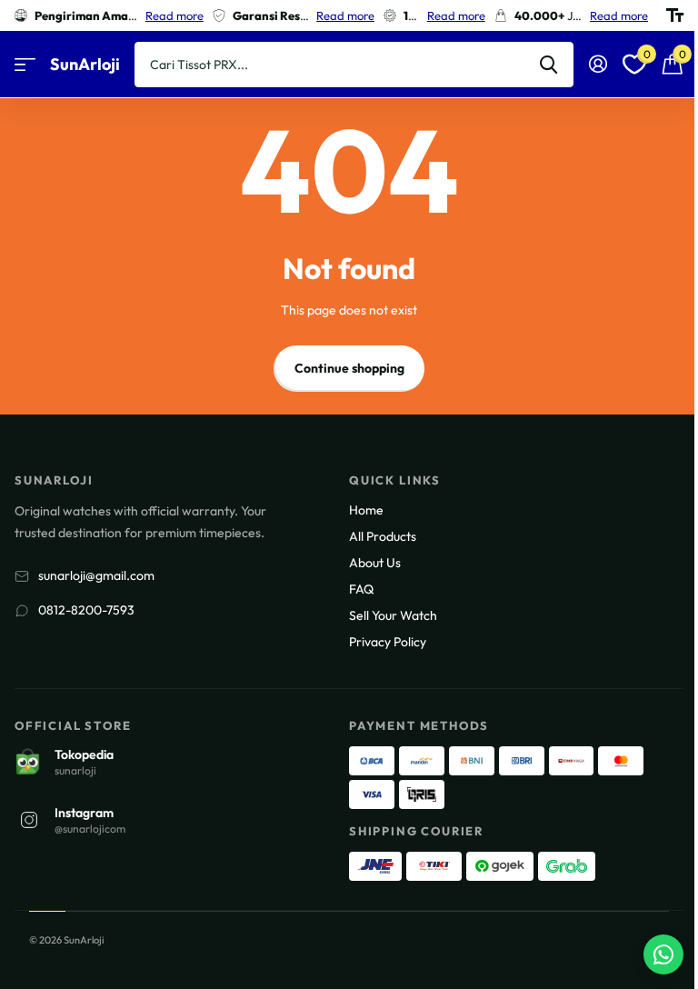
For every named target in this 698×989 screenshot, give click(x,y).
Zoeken (548, 64)
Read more (174, 15)
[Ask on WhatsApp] (663, 954)
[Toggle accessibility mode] (674, 15)
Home (366, 510)
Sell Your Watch (393, 615)
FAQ (361, 589)
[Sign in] (597, 64)
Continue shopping (349, 368)
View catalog (25, 65)
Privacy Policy (387, 642)
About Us (375, 562)
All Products (382, 536)
